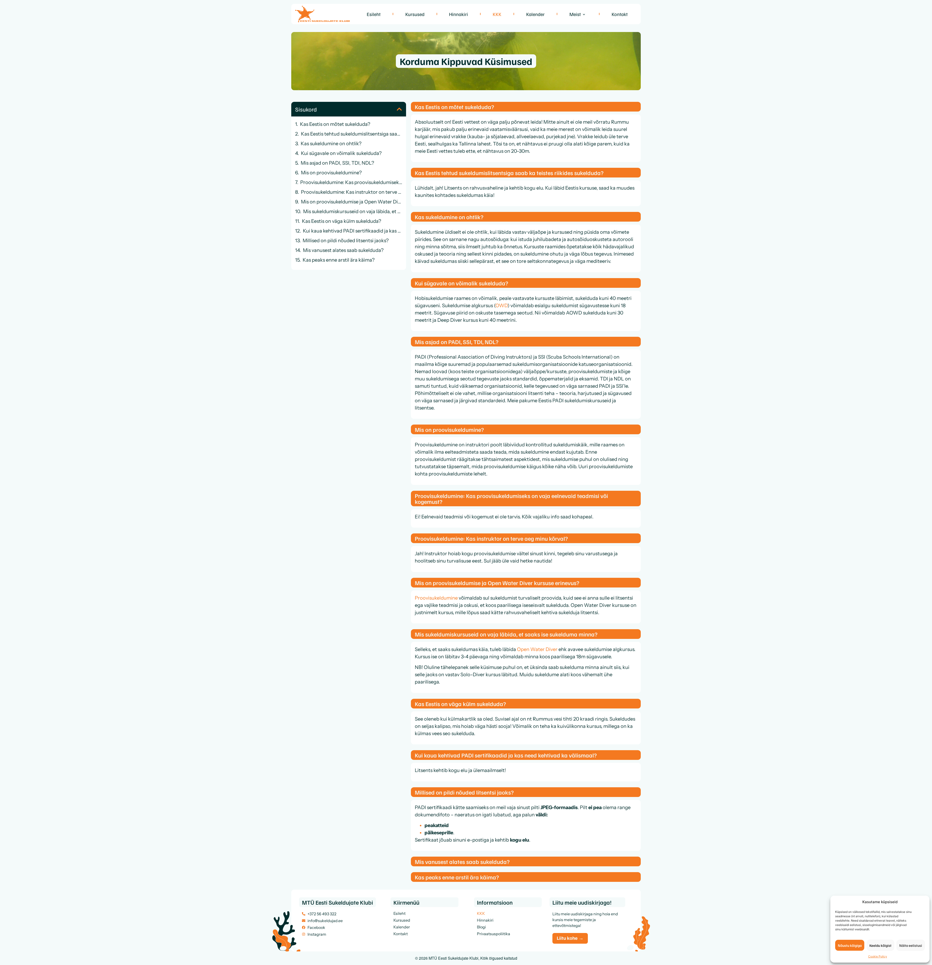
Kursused (414, 14)
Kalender (535, 14)
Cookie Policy (877, 956)
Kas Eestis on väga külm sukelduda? (341, 221)
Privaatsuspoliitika (493, 933)
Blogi (481, 927)
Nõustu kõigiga (850, 945)
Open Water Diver (537, 649)
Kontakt (620, 14)
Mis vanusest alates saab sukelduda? (343, 250)
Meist (575, 14)
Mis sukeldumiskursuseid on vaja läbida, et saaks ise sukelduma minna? (352, 211)
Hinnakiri (458, 14)
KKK (497, 14)
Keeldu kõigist (880, 945)
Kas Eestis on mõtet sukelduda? (335, 124)
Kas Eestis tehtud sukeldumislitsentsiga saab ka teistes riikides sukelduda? (351, 134)
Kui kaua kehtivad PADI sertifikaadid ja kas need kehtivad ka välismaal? (352, 231)
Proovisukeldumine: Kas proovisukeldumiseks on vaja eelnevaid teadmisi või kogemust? (351, 182)
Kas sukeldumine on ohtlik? (331, 143)
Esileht (374, 14)
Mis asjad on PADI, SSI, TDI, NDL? (337, 163)
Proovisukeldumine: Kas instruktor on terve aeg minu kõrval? (351, 192)
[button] (399, 109)
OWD (501, 305)
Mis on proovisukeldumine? (331, 173)
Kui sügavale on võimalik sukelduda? (341, 153)
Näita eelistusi (910, 945)
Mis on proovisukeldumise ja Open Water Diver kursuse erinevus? (351, 202)
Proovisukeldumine (436, 598)
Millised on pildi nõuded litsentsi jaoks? (346, 240)
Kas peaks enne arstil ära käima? (338, 260)
